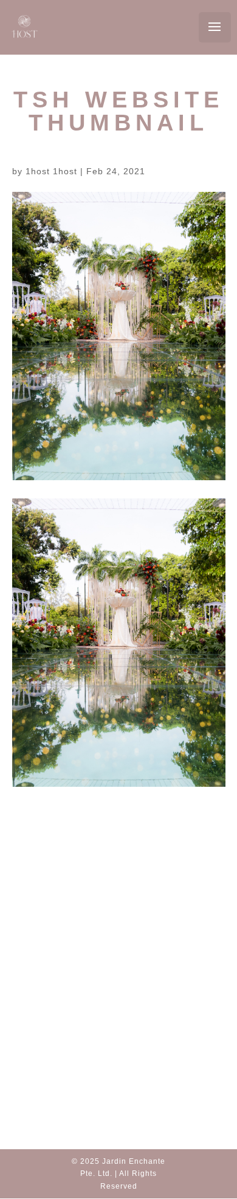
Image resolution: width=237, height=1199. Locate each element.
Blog (118, 949)
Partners (119, 965)
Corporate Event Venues (125, 1021)
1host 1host (51, 171)
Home (119, 934)
